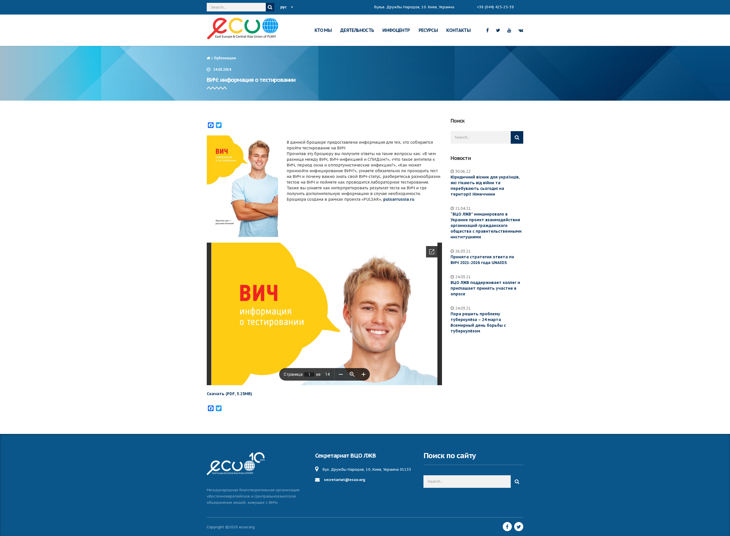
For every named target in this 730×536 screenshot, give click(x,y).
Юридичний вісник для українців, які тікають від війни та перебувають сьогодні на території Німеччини (485, 185)
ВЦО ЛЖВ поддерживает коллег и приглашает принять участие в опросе (485, 288)
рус (283, 7)
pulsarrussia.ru (398, 199)
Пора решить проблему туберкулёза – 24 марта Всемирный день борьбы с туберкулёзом (478, 322)
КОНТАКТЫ (458, 30)
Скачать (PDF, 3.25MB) (229, 393)
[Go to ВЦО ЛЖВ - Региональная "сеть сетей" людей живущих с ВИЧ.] (208, 58)
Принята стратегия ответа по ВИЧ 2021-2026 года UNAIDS (482, 259)
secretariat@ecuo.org (344, 479)
